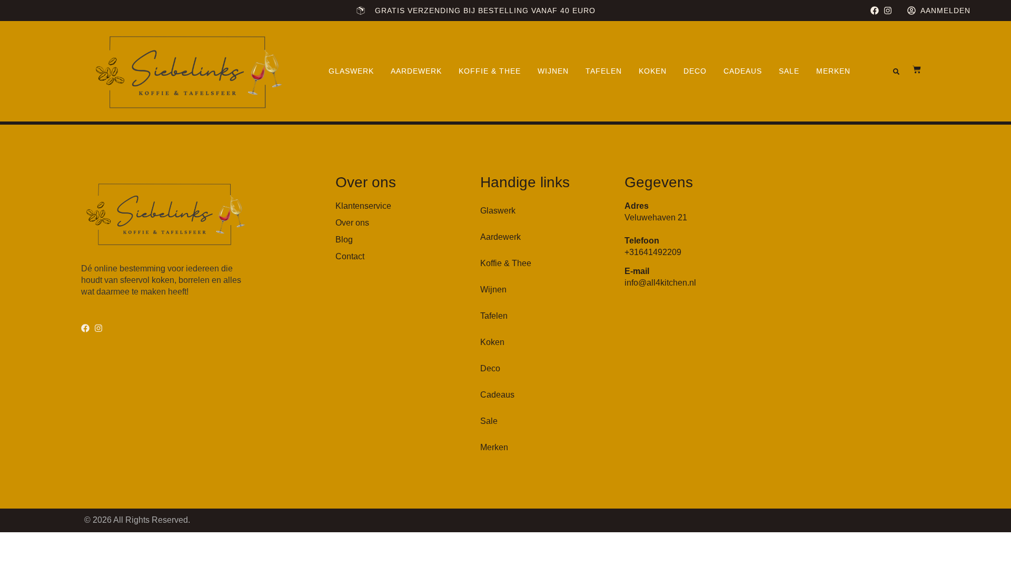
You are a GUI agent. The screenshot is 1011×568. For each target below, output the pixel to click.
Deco (695, 71)
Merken (833, 71)
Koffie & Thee (490, 71)
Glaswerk (351, 71)
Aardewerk (416, 71)
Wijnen (553, 71)
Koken (653, 71)
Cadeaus (742, 71)
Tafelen (604, 71)
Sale (789, 71)
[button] (896, 71)
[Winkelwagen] (911, 69)
